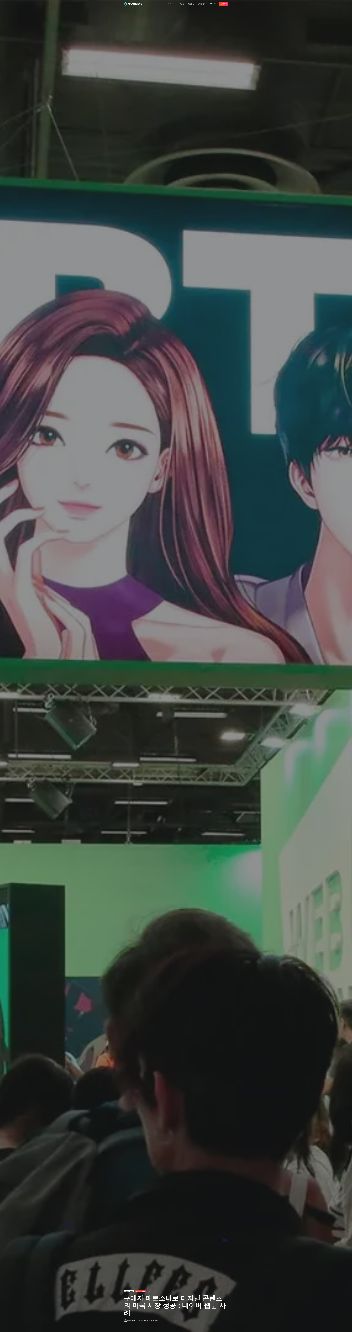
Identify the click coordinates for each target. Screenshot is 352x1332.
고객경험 (181, 4)
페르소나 (171, 4)
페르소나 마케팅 (140, 1291)
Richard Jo (132, 1320)
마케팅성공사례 (128, 1291)
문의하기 (224, 4)
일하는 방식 (201, 4)
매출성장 (191, 4)
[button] (211, 4)
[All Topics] (148, 1291)
